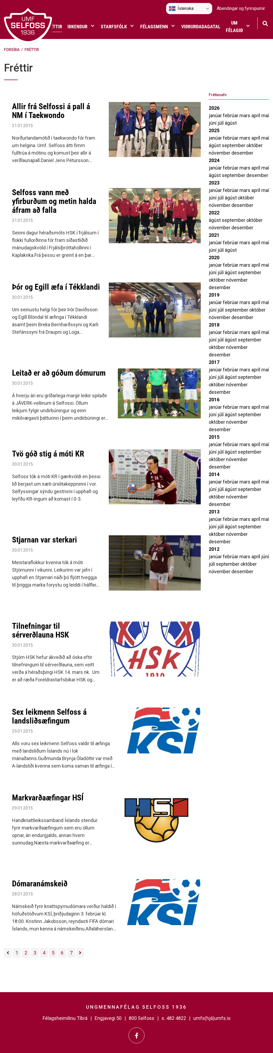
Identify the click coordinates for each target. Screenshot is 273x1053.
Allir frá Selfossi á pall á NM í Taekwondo (51, 111)
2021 (214, 235)
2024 (214, 160)
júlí (221, 123)
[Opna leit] (265, 23)
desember (242, 153)
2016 (214, 399)
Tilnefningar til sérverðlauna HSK (40, 630)
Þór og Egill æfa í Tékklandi (56, 287)
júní (213, 123)
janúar (216, 115)
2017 (214, 362)
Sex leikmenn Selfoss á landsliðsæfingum (49, 716)
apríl (256, 115)
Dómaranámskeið (39, 883)
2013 (214, 511)
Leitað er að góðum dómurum (59, 373)
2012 (214, 549)
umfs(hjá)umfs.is (212, 1018)
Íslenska (186, 8)
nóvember (220, 153)
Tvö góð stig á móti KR (48, 453)
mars (245, 115)
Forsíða (11, 50)
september (234, 145)
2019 (214, 295)
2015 (214, 437)
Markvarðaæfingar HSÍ (47, 797)
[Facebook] (136, 1035)
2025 (214, 130)
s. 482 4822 (174, 1018)
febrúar (231, 115)
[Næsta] (80, 953)
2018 (214, 325)
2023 (214, 183)
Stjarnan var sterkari (44, 539)
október (254, 145)
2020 (214, 257)
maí (265, 115)
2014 (214, 474)
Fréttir (32, 50)
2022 (214, 212)
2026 (214, 108)
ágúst (231, 123)
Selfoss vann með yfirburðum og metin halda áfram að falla (54, 201)
